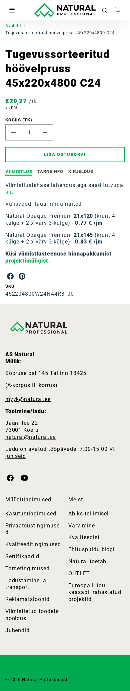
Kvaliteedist (84, 537)
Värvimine (81, 525)
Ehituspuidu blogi (91, 549)
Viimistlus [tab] (19, 171)
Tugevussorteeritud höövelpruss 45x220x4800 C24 (60, 32)
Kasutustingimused (30, 513)
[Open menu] (12, 10)
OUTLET (79, 573)
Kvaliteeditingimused (33, 544)
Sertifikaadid (22, 556)
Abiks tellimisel (88, 513)
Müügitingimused (28, 499)
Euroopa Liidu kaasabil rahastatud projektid (94, 592)
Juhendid (17, 630)
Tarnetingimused (27, 568)
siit (9, 192)
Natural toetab (87, 561)
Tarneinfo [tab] (50, 171)
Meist (75, 499)
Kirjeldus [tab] (80, 171)
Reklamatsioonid (27, 599)
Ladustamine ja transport (25, 584)
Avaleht (13, 25)
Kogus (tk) (19, 119)
